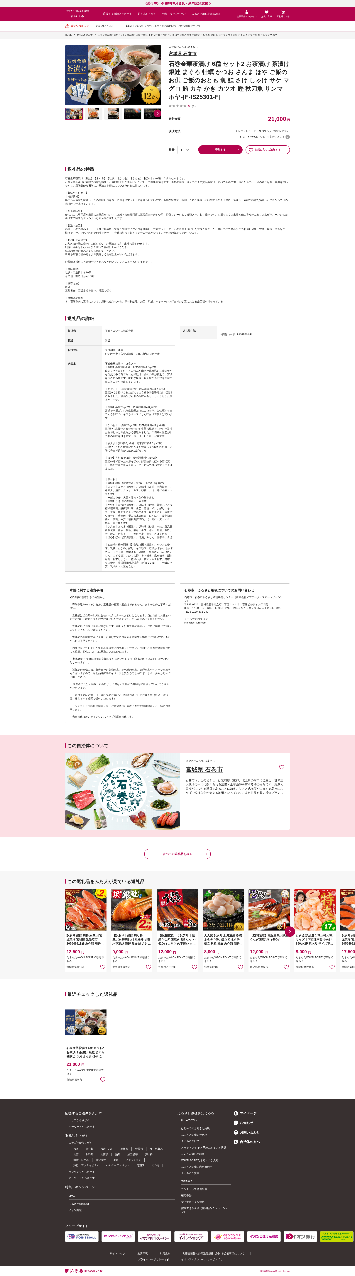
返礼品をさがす (147, 13)
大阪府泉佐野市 (121, 966)
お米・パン (106, 1148)
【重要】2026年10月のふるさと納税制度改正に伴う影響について (163, 25)
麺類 (117, 1154)
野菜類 (139, 1148)
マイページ (248, 1113)
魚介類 (89, 1148)
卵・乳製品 (156, 1148)
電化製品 (101, 1159)
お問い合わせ (250, 1132)
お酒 (76, 1154)
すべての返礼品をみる (177, 853)
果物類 (124, 1148)
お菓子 (104, 1154)
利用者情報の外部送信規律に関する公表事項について (213, 1253)
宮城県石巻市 (74, 1079)
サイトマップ (117, 1253)
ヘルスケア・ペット (118, 1165)
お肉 (76, 1148)
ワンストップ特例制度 (194, 1189)
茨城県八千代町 (167, 966)
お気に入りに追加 (282, 767)
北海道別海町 (212, 966)
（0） (193, 106)
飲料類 (89, 1154)
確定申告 (186, 1195)
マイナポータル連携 (192, 1201)
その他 (155, 1165)
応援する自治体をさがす (117, 13)
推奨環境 (142, 1253)
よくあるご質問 (190, 1173)
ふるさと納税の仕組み (194, 1134)
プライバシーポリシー (151, 1259)
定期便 (140, 1165)
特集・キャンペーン (174, 13)
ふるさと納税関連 (79, 1203)
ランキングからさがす (82, 1171)
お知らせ (246, 1123)
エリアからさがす (79, 1120)
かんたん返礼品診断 (192, 1154)
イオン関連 (75, 1210)
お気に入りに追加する (268, 149)
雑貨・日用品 (81, 1159)
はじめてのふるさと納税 (195, 1128)
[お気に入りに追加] (282, 767)
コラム (72, 1195)
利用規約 (165, 1253)
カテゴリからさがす (80, 1142)
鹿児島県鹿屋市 (259, 966)
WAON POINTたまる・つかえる (199, 1160)
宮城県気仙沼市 (76, 966)
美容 (116, 1159)
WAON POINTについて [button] (287, 137)
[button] (157, 113)
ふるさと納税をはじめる (206, 13)
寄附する (220, 149)
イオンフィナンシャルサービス (199, 1259)
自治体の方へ (250, 1142)
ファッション (133, 1159)
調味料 (149, 1154)
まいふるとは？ (190, 1141)
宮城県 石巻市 (183, 53)
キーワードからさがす (82, 1126)
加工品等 (132, 1154)
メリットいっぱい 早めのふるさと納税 (203, 1147)
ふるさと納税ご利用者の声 (196, 1166)
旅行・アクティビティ (86, 1165)
